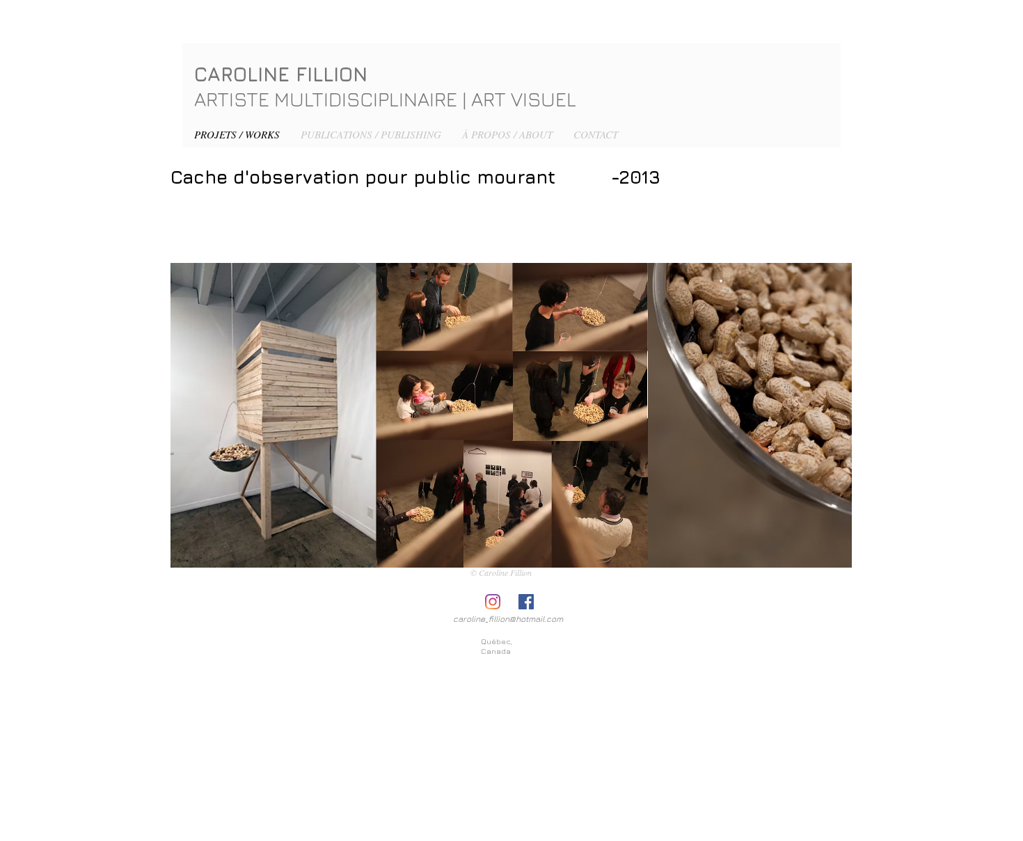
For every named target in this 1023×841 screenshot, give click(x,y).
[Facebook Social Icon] (526, 601)
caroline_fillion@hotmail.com (508, 619)
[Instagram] (492, 601)
